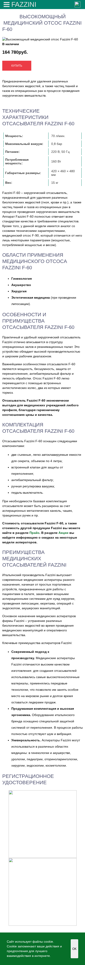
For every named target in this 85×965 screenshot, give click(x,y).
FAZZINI (23, 4)
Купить (16, 65)
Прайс (34, 533)
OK (74, 949)
